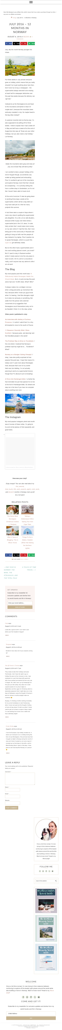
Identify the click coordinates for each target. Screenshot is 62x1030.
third (6, 489)
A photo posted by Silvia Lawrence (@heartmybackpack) (21, 467)
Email (7, 793)
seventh (23, 489)
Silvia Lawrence (31, 1025)
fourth (11, 489)
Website (7, 800)
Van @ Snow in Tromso (12, 665)
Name (7, 787)
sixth (18, 489)
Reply (7, 635)
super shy (8, 242)
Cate (6, 623)
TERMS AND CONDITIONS (31, 1027)
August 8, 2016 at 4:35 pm (14, 647)
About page (46, 858)
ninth (33, 489)
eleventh (11, 492)
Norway (26, 559)
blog (22, 559)
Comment (8, 771)
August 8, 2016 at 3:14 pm (13, 626)
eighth (29, 489)
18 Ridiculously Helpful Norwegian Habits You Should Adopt (19, 276)
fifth (15, 489)
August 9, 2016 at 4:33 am (14, 729)
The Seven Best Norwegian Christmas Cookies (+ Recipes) (12, 520)
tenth (37, 489)
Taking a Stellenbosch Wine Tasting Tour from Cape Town (27, 520)
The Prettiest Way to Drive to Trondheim (19, 341)
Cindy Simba (10, 726)
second (21, 486)
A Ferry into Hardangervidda (15, 379)
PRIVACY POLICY (31, 1028)
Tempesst (9, 644)
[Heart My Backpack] (11, 17)
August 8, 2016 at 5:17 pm (13, 668)
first (17, 486)
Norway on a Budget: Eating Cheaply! (18, 354)
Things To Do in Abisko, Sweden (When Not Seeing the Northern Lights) (27, 542)
